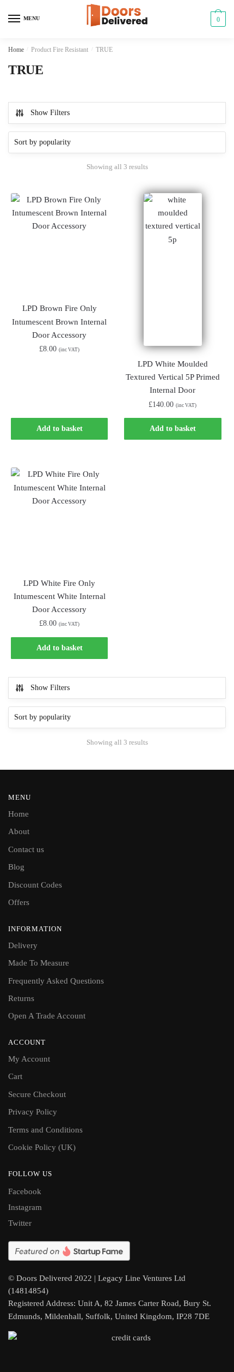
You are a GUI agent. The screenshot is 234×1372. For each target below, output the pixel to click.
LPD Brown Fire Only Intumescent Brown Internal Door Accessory (59, 321)
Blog (16, 866)
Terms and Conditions (45, 1129)
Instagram (25, 1207)
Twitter (20, 1223)
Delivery (23, 945)
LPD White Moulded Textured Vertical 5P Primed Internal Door (173, 377)
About (18, 831)
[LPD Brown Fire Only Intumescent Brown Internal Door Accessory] (59, 241)
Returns (21, 998)
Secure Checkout (37, 1094)
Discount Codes (35, 884)
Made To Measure (38, 962)
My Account (29, 1059)
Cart (15, 1076)
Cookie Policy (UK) (42, 1147)
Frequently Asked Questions (56, 980)
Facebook (24, 1191)
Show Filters (50, 113)
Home (16, 49)
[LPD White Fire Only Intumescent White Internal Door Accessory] (59, 516)
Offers (18, 902)
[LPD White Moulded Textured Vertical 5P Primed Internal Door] (172, 269)
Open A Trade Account (46, 1015)
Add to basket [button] (59, 428)
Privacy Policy (32, 1111)
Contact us (26, 849)
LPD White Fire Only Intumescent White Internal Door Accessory (60, 596)
